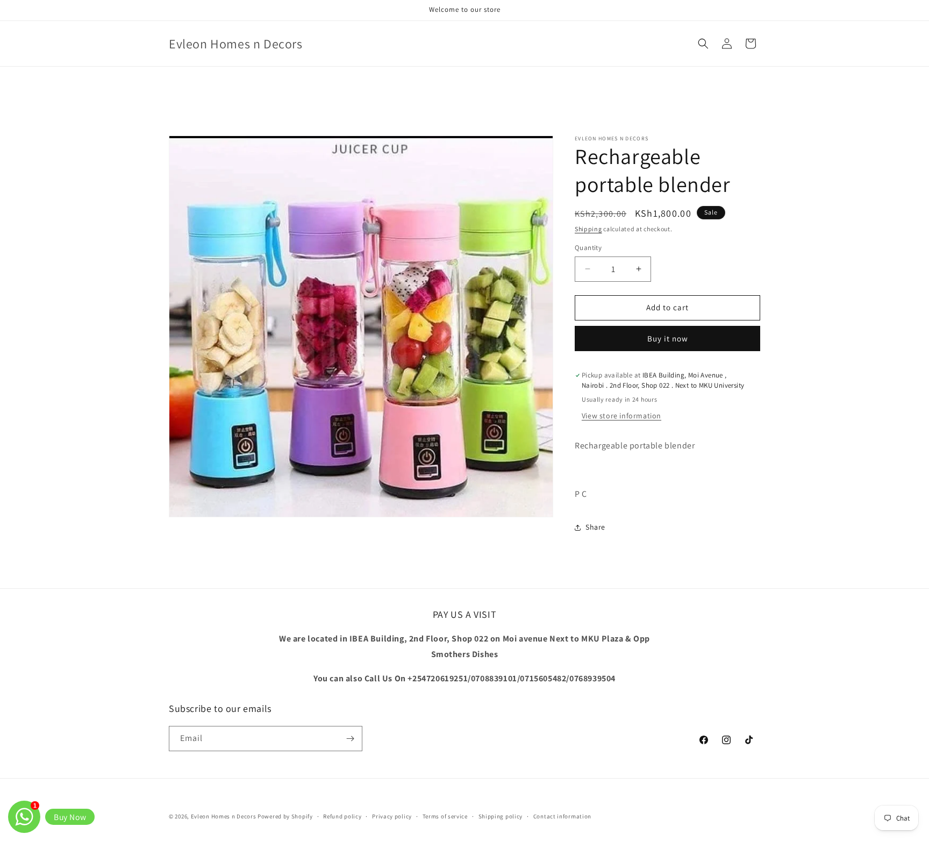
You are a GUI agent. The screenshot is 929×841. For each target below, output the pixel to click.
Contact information (562, 816)
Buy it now (667, 338)
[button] (703, 43)
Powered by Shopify (285, 816)
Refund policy (342, 816)
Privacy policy (392, 816)
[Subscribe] (350, 738)
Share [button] (595, 527)
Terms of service (445, 816)
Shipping (588, 229)
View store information (621, 415)
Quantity (588, 247)
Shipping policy (500, 816)
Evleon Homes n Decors (223, 816)
